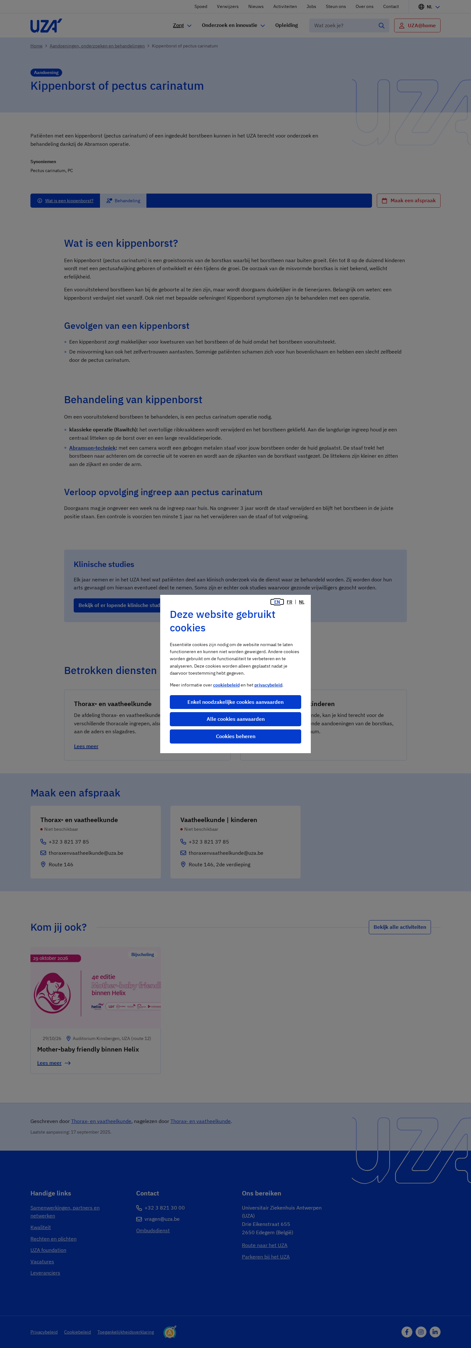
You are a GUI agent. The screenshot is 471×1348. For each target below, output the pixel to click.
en (277, 602)
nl (301, 602)
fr (289, 602)
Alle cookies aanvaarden (236, 719)
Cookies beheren (235, 736)
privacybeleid (268, 685)
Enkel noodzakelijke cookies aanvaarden (235, 702)
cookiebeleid (226, 685)
